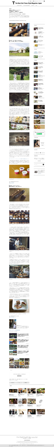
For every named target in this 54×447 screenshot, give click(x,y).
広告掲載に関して (22, 437)
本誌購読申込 (30, 437)
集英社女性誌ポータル (25, 438)
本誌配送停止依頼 (33, 437)
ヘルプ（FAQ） (18, 437)
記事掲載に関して (26, 437)
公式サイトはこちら (11, 183)
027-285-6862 (12, 182)
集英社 (36, 437)
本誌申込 (42, 145)
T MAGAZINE (29, 438)
